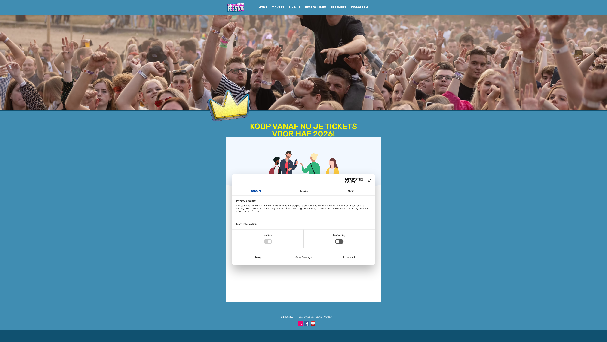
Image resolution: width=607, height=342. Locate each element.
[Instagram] (300, 323)
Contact (328, 317)
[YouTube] (313, 323)
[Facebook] (306, 323)
